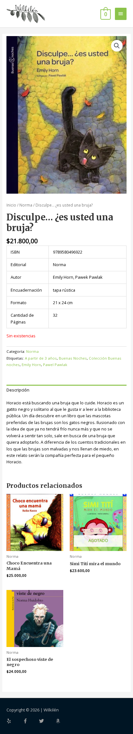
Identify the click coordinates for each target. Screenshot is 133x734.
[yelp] (14, 721)
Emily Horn (31, 364)
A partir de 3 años (41, 358)
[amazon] (59, 721)
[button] (117, 46)
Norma (25, 205)
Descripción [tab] (17, 390)
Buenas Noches (73, 358)
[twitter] (47, 721)
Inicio (11, 205)
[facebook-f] (30, 721)
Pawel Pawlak (55, 364)
